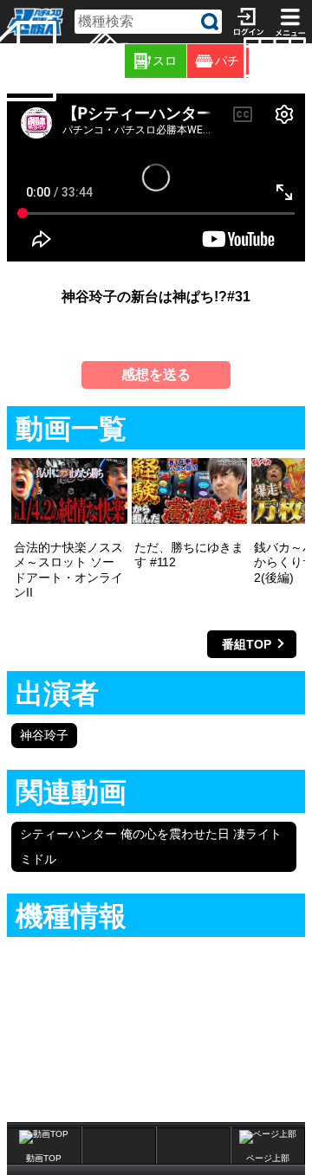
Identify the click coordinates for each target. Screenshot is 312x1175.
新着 (59, 61)
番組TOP (246, 644)
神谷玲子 (44, 735)
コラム (122, 61)
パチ (227, 61)
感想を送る (156, 374)
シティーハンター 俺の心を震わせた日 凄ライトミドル (151, 846)
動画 (309, 61)
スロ (165, 61)
